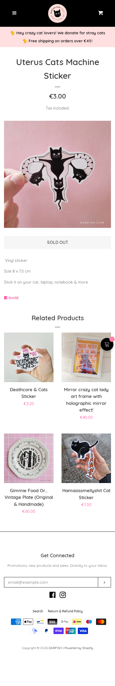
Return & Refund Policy (65, 611)
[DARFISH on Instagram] (63, 595)
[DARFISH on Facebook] (52, 595)
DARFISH (55, 648)
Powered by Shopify (78, 648)
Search (38, 611)
